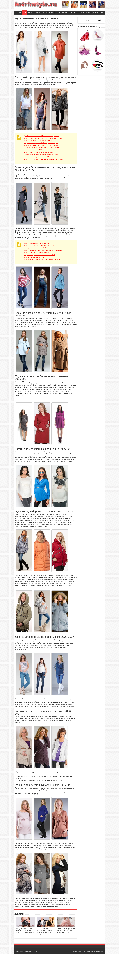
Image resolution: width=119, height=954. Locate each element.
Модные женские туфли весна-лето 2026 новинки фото (42, 157)
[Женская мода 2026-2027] (36, 4)
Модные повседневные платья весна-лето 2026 (39, 255)
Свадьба (37, 12)
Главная (18, 12)
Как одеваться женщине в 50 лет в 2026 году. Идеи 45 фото (44, 931)
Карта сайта (77, 951)
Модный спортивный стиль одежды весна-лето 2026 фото (43, 250)
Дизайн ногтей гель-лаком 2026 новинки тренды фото (41, 136)
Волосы (44, 12)
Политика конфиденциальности (92, 951)
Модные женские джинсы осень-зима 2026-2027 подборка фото (44, 159)
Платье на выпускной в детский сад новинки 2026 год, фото (66, 930)
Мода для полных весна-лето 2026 (35, 257)
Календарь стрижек (85, 12)
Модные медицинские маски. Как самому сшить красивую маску (25, 930)
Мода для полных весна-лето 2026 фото (37, 248)
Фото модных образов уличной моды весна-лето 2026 (41, 245)
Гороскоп (96, 12)
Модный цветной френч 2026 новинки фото (38, 140)
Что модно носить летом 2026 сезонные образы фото (41, 147)
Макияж (51, 12)
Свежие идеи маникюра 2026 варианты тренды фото (41, 154)
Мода (24, 12)
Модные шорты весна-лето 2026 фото (36, 252)
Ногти (30, 12)
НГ (102, 12)
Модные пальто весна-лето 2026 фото (36, 243)
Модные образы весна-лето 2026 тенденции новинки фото (43, 138)
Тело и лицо (73, 12)
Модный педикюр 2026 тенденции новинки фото (39, 152)
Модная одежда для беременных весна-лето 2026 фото (42, 259)
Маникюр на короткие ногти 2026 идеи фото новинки (41, 145)
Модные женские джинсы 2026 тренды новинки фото (41, 143)
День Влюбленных (61, 12)
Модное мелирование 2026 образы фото (37, 150)
